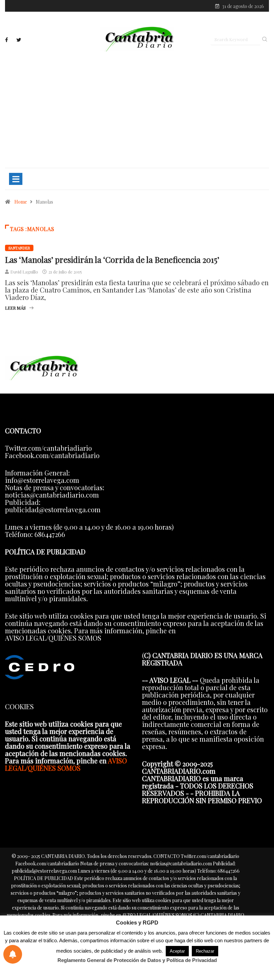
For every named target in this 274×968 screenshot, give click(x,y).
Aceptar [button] (177, 951)
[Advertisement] (137, 109)
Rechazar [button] (205, 951)
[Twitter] (18, 40)
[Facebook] (6, 39)
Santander (19, 247)
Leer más (15, 308)
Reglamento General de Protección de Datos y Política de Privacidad (137, 960)
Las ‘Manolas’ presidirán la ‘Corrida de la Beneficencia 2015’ (112, 259)
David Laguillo (24, 272)
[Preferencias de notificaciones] (12, 954)
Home (20, 202)
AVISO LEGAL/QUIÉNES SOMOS (66, 764)
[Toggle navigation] (15, 179)
